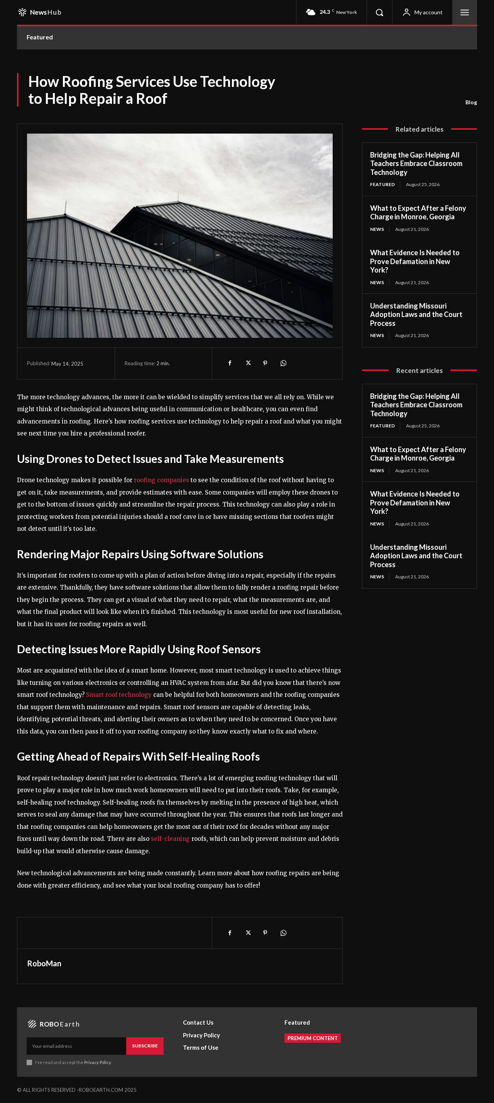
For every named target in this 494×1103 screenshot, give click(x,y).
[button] (379, 12)
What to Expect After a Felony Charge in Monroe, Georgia (418, 212)
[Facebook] (229, 363)
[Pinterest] (265, 363)
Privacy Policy (97, 1062)
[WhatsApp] (283, 363)
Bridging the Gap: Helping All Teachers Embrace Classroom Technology (416, 163)
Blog (471, 102)
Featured (382, 184)
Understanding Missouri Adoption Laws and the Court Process (416, 314)
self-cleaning (170, 838)
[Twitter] (247, 363)
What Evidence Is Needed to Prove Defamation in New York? (415, 261)
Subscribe (145, 1046)
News (377, 229)
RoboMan (44, 963)
